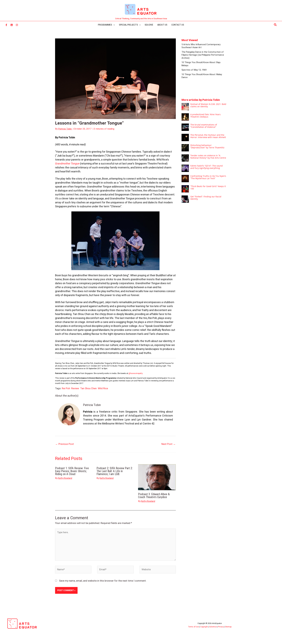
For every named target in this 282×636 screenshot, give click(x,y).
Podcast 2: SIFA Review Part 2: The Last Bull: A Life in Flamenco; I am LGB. (114, 471)
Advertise (213, 627)
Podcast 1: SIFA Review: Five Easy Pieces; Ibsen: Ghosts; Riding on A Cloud (72, 471)
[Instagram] (17, 25)
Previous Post (64, 443)
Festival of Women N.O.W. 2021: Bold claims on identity (208, 105)
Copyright (204, 627)
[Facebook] (6, 25)
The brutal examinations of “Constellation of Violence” (203, 125)
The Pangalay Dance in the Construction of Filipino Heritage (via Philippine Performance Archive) (203, 55)
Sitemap (228, 627)
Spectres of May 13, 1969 (194, 70)
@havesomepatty (135, 373)
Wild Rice (103, 388)
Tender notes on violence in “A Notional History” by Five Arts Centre (208, 156)
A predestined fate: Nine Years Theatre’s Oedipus (205, 115)
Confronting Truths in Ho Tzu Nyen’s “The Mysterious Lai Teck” (208, 177)
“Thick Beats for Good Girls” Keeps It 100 (208, 187)
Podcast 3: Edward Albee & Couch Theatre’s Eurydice (154, 495)
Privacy (221, 627)
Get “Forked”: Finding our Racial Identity (205, 197)
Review (75, 388)
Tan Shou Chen (88, 388)
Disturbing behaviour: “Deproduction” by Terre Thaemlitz (207, 146)
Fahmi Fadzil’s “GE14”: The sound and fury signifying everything (206, 166)
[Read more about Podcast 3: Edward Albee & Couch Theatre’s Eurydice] (157, 476)
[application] (113, 24)
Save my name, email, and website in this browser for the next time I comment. (102, 580)
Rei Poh (66, 388)
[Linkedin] (11, 25)
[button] (275, 25)
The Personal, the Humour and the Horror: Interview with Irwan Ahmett (208, 136)
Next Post (168, 443)
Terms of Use (193, 627)
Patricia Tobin (92, 405)
